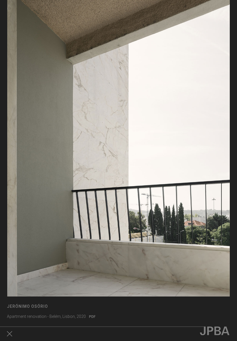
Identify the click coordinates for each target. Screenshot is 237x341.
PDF (92, 317)
